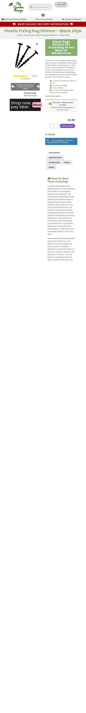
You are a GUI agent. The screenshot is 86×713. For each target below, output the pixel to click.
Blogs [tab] (51, 167)
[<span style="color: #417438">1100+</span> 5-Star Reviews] (34, 19)
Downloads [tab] (54, 162)
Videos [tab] (67, 162)
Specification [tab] (55, 157)
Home (19, 35)
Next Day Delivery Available (15, 19)
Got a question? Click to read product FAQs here (59, 141)
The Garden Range (18, 7)
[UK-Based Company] (63, 19)
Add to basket (67, 126)
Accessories (29, 35)
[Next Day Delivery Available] (3, 19)
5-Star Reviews (44, 19)
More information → (54, 96)
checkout (62, 110)
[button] (37, 44)
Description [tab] (54, 152)
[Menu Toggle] (43, 15)
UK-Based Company (73, 19)
